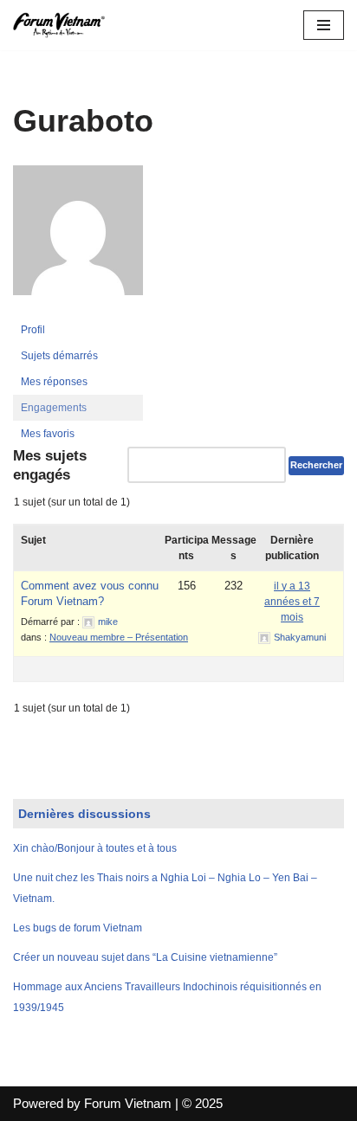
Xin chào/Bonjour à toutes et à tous (95, 848)
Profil (33, 330)
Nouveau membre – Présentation (118, 637)
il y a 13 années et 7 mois (292, 601)
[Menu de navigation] (323, 25)
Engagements (54, 408)
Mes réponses (54, 382)
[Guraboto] (78, 309)
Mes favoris (48, 434)
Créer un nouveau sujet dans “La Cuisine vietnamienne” (145, 957)
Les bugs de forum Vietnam (77, 928)
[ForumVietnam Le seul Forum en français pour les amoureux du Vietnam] (65, 25)
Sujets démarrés (59, 356)
